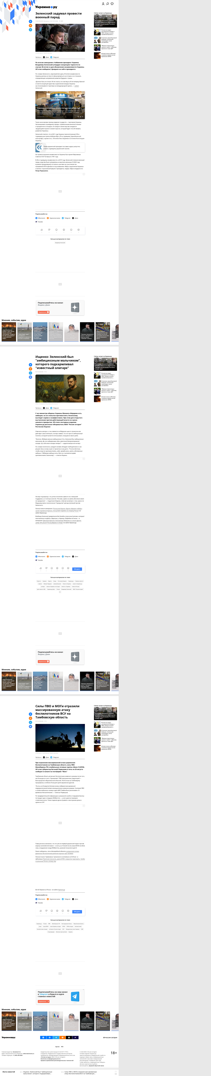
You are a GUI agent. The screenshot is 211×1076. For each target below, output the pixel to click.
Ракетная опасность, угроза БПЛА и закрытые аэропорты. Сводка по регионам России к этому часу (105, 23)
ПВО (49, 923)
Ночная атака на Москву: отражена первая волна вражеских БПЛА (108, 55)
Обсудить (77, 569)
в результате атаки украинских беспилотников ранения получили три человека (57, 852)
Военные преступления (61, 931)
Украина (44, 581)
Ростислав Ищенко (62, 581)
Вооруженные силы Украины (72, 929)
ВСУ (63, 929)
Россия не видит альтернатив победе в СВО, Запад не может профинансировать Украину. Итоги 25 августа (108, 32)
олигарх (43, 586)
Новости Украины (67, 583)
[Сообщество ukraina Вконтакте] (43, 1037)
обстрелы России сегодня (55, 929)
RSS (62, 1047)
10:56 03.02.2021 (39, 21)
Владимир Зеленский (60, 242)
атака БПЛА (45, 926)
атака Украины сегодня (55, 926)
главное (40, 583)
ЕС (60, 592)
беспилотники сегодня (42, 929)
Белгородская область (67, 923)
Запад (54, 581)
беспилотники (78, 926)
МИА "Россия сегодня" (78, 589)
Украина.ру (70, 581)
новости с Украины (65, 586)
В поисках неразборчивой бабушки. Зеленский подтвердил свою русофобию (109, 40)
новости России (75, 586)
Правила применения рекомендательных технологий (57, 1060)
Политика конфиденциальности (50, 1059)
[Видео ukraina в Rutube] (75, 1037)
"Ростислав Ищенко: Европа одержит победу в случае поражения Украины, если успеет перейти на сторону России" (58, 510)
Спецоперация (51, 931)
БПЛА (63, 926)
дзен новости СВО (41, 589)
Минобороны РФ (56, 923)
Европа (50, 581)
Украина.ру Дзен (51, 589)
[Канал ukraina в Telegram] (56, 1037)
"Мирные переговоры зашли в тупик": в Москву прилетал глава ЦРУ (108, 47)
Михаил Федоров (48, 583)
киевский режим (57, 583)
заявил (76, 86)
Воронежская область (79, 923)
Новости (39, 581)
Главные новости (79, 581)
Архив (57, 1047)
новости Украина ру (77, 583)
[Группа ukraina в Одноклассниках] (62, 1037)
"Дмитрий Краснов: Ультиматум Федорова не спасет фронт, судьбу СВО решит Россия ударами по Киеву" (58, 522)
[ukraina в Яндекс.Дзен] (69, 1037)
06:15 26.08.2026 (39, 371)
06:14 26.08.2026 (39, 721)
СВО (82, 929)
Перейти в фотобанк (48, 53)
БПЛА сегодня (70, 926)
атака (40, 926)
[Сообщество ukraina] (50, 1037)
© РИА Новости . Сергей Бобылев (42, 753)
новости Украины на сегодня (53, 586)
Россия (58, 589)
